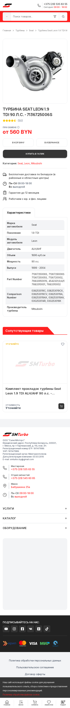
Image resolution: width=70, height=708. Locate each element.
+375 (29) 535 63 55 (23, 469)
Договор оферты (35, 674)
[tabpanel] (35, 267)
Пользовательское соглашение (35, 667)
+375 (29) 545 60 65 (23, 478)
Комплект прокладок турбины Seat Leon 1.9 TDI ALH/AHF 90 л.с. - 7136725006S (33, 391)
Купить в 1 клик (35, 154)
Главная (7, 30)
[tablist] (19, 212)
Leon (27, 163)
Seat (31, 30)
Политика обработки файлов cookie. (21, 694)
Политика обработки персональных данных (35, 660)
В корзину (18, 142)
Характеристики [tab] (19, 212)
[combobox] (7, 16)
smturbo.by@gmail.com (22, 459)
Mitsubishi (36, 163)
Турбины (20, 30)
